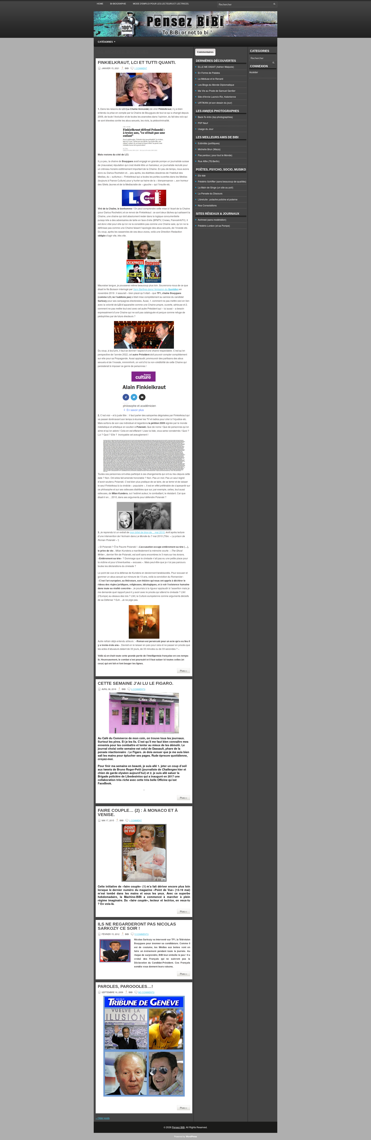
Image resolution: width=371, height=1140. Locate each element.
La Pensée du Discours (210, 193)
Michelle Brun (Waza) (209, 149)
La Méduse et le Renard (210, 78)
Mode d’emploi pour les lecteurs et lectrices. (161, 4)
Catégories (106, 41)
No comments (146, 992)
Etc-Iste (202, 175)
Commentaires (205, 52)
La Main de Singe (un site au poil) (215, 187)
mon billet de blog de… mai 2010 (147, 532)
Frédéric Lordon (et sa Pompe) (214, 225)
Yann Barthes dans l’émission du (156, 289)
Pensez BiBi (178, 1127)
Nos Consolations (207, 205)
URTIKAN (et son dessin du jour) (215, 102)
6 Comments (138, 689)
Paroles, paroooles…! (125, 986)
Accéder (253, 72)
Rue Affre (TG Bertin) (209, 161)
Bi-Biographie (118, 4)
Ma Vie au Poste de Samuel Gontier (216, 90)
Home (100, 4)
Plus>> (183, 670)
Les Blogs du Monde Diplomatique (216, 84)
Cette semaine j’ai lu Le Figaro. (135, 683)
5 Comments (141, 934)
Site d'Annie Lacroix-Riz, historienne (217, 96)
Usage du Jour (205, 129)
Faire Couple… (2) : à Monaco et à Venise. (138, 812)
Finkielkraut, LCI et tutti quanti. (137, 62)
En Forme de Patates (209, 72)
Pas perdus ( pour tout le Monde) (215, 155)
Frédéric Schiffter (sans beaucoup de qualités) (222, 181)
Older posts (103, 1118)
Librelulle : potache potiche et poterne (217, 199)
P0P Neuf (203, 123)
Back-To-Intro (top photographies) (215, 117)
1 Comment (140, 68)
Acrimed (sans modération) (212, 219)
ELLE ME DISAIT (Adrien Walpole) (216, 66)
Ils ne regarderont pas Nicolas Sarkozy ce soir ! (137, 926)
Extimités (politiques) (209, 143)
